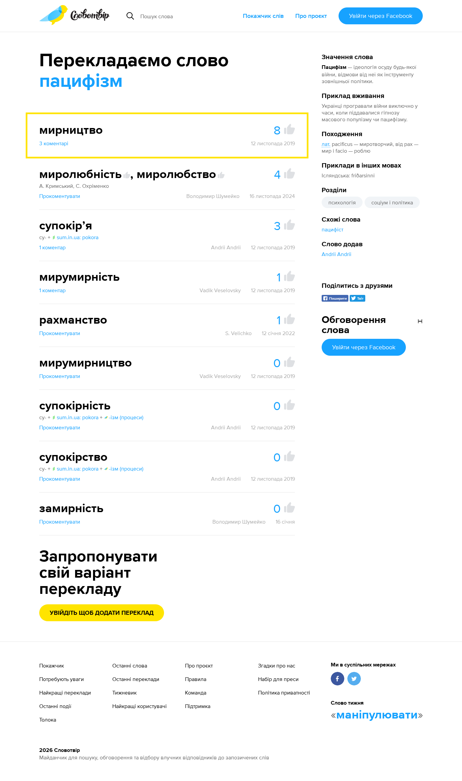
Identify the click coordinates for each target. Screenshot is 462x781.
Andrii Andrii (336, 254)
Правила (195, 679)
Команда (195, 692)
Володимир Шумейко (212, 196)
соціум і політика (392, 202)
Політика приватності (284, 692)
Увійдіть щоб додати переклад (102, 613)
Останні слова (129, 665)
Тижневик (124, 692)
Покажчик (51, 665)
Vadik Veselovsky (220, 290)
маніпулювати (377, 715)
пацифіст (332, 229)
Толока (47, 719)
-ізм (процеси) (126, 417)
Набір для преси (278, 679)
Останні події (55, 706)
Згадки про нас (276, 665)
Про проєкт (311, 15)
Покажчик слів (263, 15)
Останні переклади (135, 679)
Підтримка (197, 706)
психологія (342, 202)
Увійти (380, 15)
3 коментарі (53, 143)
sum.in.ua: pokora (77, 237)
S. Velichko (238, 333)
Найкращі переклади (65, 692)
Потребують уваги (61, 679)
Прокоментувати (59, 196)
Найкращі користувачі (139, 706)
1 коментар (52, 247)
